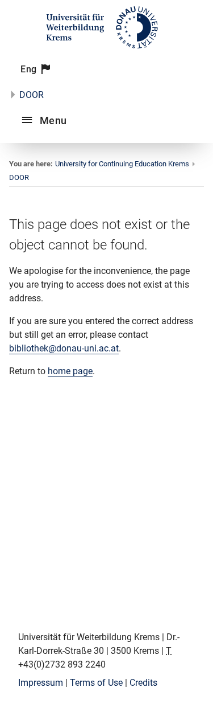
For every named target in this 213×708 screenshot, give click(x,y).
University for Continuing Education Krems (122, 163)
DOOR (31, 94)
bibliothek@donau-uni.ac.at (64, 348)
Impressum (40, 682)
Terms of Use (96, 682)
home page (70, 371)
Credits (143, 682)
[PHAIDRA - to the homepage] (106, 47)
